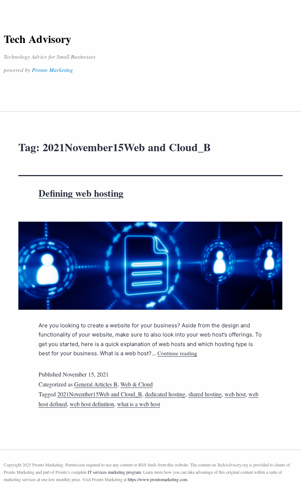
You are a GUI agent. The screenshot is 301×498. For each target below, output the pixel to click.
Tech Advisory (37, 38)
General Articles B (95, 384)
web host (235, 394)
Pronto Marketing (52, 69)
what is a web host (138, 404)
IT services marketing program (114, 472)
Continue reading (177, 353)
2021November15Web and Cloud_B (99, 394)
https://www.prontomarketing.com (157, 479)
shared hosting (205, 394)
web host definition (92, 404)
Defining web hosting (81, 193)
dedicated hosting (165, 394)
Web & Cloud (136, 384)
